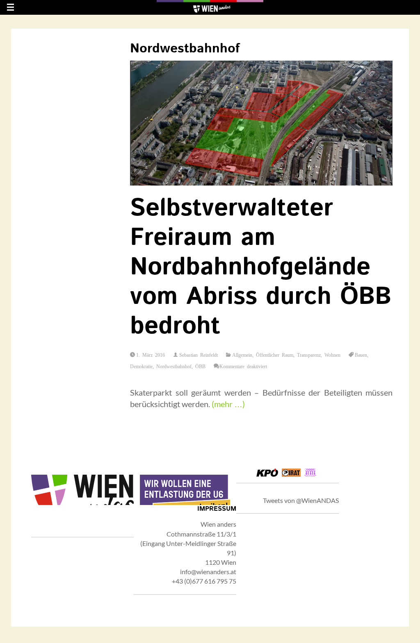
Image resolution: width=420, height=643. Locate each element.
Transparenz (309, 354)
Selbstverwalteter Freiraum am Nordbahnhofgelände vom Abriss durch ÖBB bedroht (260, 267)
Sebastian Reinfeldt (198, 354)
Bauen (361, 354)
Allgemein (242, 354)
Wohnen (332, 354)
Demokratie (141, 366)
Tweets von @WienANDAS (301, 500)
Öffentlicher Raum (274, 354)
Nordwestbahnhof (174, 366)
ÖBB (200, 366)
